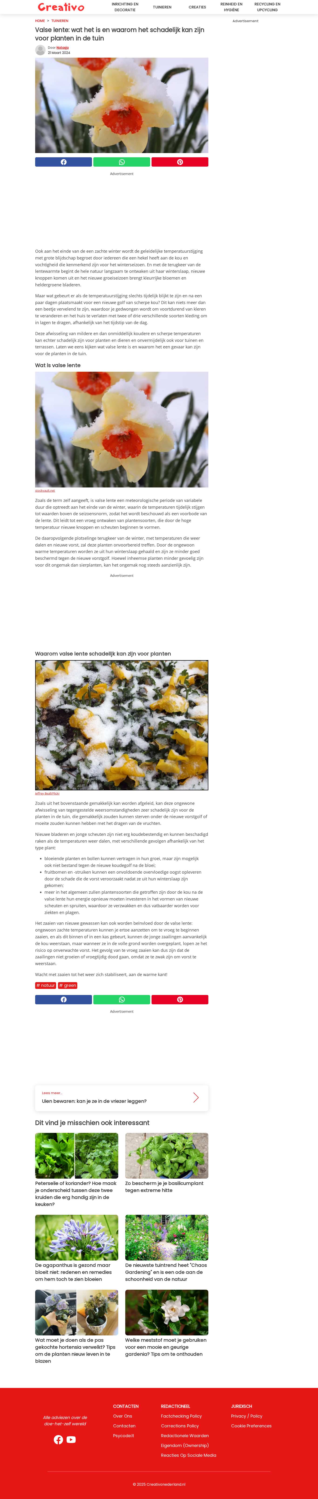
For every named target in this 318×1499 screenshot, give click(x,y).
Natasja (63, 47)
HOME (40, 20)
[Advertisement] (122, 209)
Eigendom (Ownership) (185, 1445)
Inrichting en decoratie (125, 7)
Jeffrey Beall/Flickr (47, 793)
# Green (67, 985)
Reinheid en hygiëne (231, 7)
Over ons (122, 1416)
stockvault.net (45, 490)
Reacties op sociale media (188, 1455)
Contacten (124, 1426)
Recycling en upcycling (267, 7)
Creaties (197, 7)
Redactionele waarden (185, 1436)
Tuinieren (162, 7)
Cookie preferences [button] (251, 1426)
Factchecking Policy (181, 1416)
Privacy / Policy (246, 1416)
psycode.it (123, 1436)
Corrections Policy (180, 1426)
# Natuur (45, 985)
